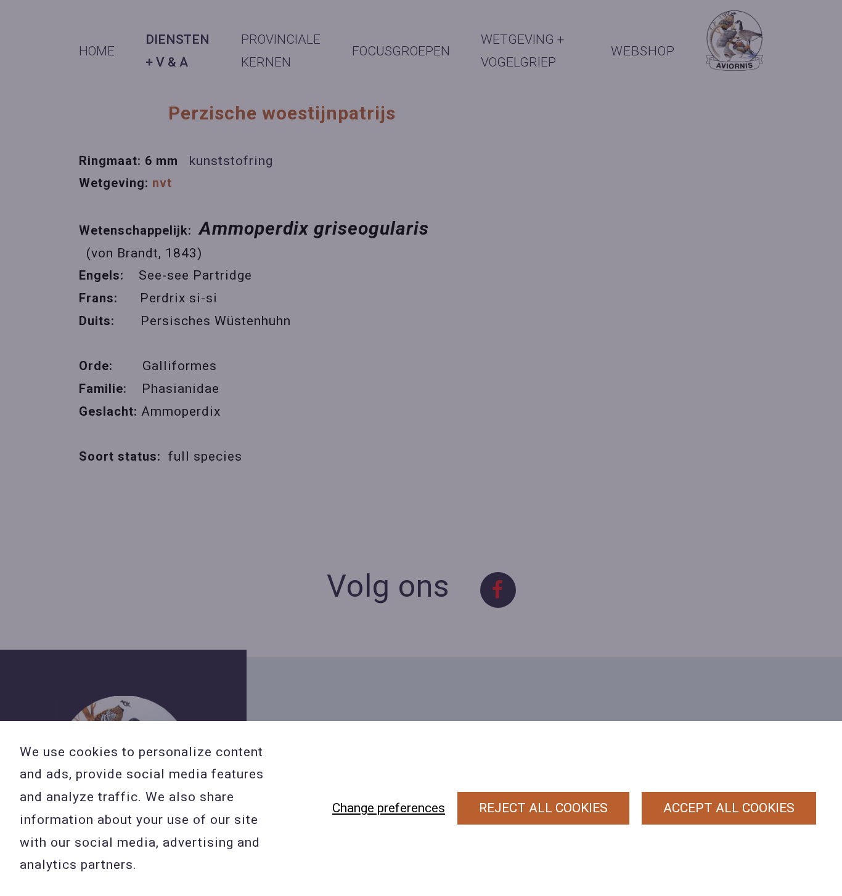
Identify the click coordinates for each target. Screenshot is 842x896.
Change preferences (388, 808)
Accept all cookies (729, 808)
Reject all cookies (543, 808)
